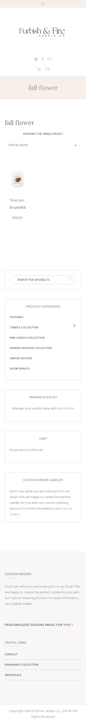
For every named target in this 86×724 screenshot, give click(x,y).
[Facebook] (42, 59)
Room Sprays (20, 368)
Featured (16, 317)
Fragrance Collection (21, 664)
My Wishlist (66, 408)
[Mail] (49, 59)
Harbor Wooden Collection (31, 348)
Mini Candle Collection (27, 337)
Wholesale (13, 675)
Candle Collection (24, 327)
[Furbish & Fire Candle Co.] (43, 31)
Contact (11, 654)
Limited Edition (21, 358)
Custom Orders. (22, 604)
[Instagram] (36, 59)
